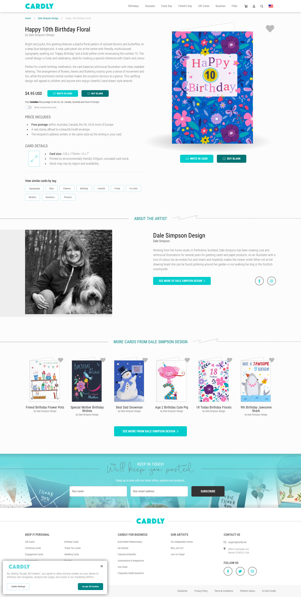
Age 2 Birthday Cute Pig (171, 407)
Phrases (68, 197)
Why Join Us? (177, 548)
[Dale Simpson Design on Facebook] (259, 281)
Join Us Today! (178, 554)
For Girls (133, 188)
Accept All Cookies (90, 586)
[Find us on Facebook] (228, 571)
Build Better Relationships (130, 541)
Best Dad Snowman (129, 407)
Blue (51, 188)
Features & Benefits (127, 554)
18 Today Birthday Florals (213, 407)
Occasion (150, 6)
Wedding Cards (71, 554)
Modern (32, 197)
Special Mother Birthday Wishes (87, 409)
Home (28, 18)
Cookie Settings (18, 586)
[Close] (102, 566)
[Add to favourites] (270, 29)
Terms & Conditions (224, 591)
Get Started (123, 548)
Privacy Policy (201, 591)
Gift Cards (203, 6)
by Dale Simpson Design (45, 411)
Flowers (67, 188)
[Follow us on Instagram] (252, 571)
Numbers (50, 197)
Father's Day (185, 6)
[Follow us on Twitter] (240, 571)
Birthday (84, 188)
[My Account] (254, 6)
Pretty (117, 188)
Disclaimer (182, 591)
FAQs (234, 6)
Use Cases (123, 566)
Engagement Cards (34, 554)
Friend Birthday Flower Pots (45, 407)
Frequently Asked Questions (131, 573)
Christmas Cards (33, 548)
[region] (55, 577)
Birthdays (133, 6)
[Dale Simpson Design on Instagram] (271, 281)
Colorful (101, 188)
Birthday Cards (71, 541)
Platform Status (247, 591)
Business (220, 6)
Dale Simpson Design (48, 18)
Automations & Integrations (131, 560)
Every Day (166, 6)
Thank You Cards (72, 548)
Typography (34, 188)
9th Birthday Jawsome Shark (256, 409)
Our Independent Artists (182, 541)
